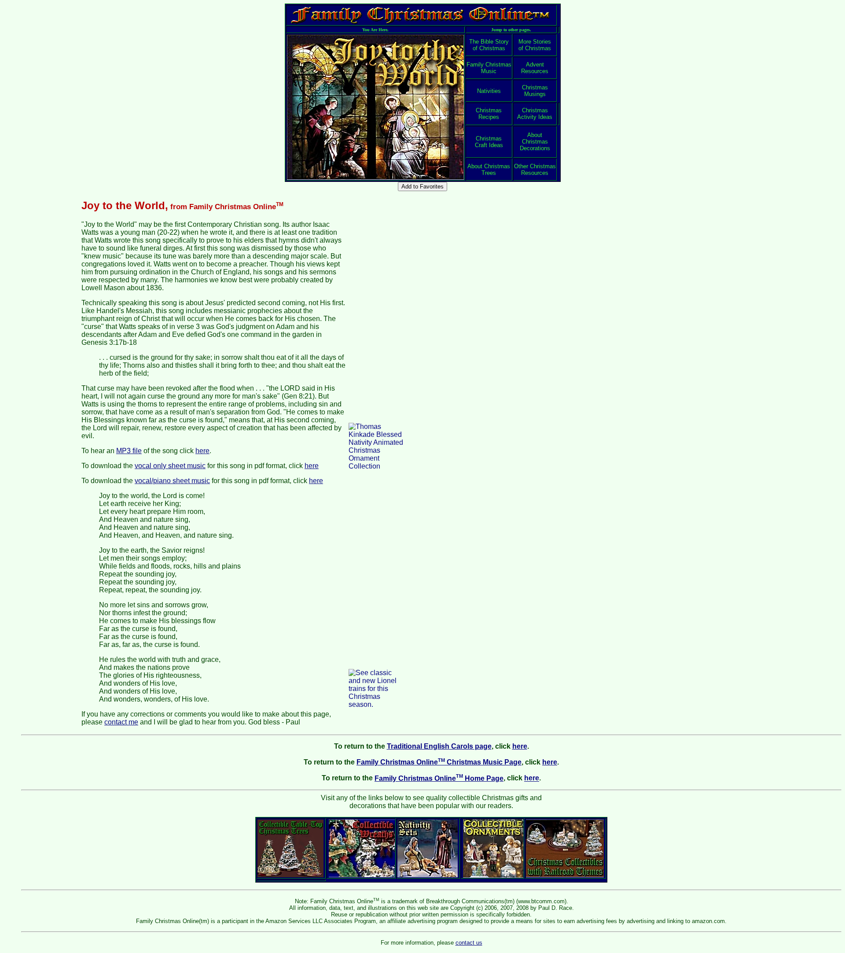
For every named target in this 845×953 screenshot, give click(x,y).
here (202, 450)
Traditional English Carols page (439, 746)
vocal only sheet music (170, 465)
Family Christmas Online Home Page (439, 778)
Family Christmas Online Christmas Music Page (439, 762)
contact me (121, 722)
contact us (469, 942)
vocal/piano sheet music (172, 480)
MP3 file (129, 450)
